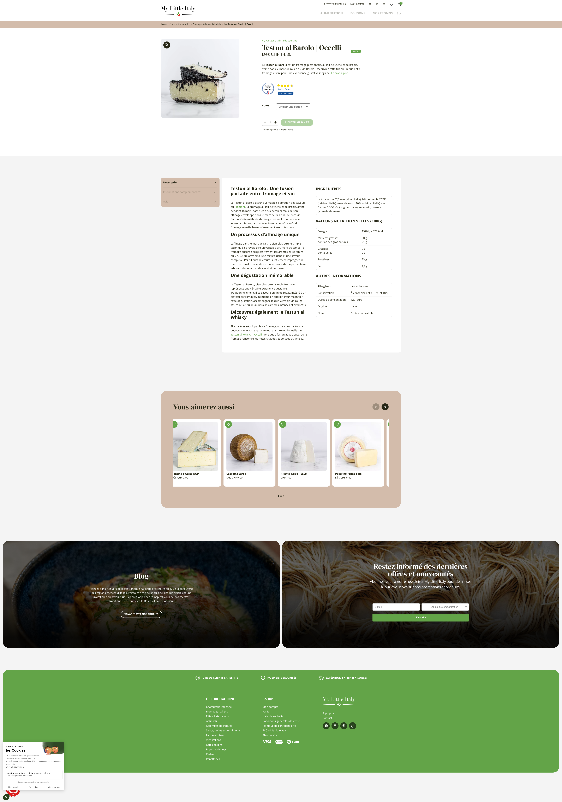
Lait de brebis (219, 24)
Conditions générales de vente (281, 721)
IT (377, 4)
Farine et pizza (215, 735)
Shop (172, 24)
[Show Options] (466, 607)
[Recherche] (399, 13)
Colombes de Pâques (219, 726)
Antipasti (211, 721)
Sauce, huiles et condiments (223, 730)
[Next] (385, 406)
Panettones (213, 759)
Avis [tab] (165, 201)
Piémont (356, 51)
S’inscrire (420, 617)
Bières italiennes (216, 749)
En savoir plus (339, 73)
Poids (265, 106)
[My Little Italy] (178, 16)
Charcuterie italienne (219, 707)
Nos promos (383, 13)
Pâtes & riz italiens (217, 716)
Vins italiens (213, 740)
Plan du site (270, 735)
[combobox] (444, 607)
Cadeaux (211, 754)
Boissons (357, 13)
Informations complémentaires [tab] (182, 192)
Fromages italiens (201, 24)
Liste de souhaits (391, 4)
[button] (166, 44)
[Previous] (375, 406)
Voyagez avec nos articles (141, 614)
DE (384, 4)
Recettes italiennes (335, 4)
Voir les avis (285, 93)
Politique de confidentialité (279, 726)
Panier (266, 711)
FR (370, 4)
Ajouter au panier (297, 122)
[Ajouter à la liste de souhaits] (178, 424)
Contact (327, 718)
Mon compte (357, 4)
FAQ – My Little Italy (275, 730)
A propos (328, 713)
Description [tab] (170, 182)
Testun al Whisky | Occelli (247, 334)
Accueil (164, 24)
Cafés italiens (214, 745)
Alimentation (331, 13)
